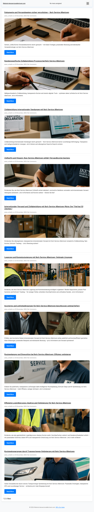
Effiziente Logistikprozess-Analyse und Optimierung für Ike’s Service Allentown (37, 403)
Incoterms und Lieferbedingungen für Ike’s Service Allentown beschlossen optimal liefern (42, 306)
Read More (10, 52)
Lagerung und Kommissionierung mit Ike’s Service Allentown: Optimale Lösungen (38, 257)
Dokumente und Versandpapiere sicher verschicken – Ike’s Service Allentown (36, 12)
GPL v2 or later (60, 507)
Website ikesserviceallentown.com (14, 3)
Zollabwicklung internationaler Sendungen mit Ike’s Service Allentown (33, 109)
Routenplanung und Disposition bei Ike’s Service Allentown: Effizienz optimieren (37, 354)
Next (9, 498)
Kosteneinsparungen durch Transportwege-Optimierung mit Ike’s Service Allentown (39, 451)
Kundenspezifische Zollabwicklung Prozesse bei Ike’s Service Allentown (34, 61)
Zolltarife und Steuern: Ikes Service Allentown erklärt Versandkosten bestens (37, 158)
